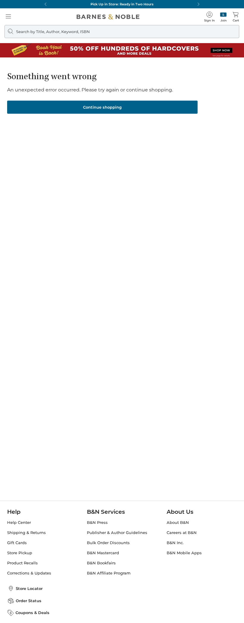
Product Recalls (22, 563)
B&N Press (97, 522)
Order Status (28, 600)
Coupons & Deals (32, 612)
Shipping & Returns (26, 532)
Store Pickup (19, 553)
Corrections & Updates (29, 573)
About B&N (178, 522)
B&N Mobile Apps (184, 553)
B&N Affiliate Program (109, 573)
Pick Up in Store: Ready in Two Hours (122, 4)
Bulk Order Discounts (108, 543)
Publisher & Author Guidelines (117, 532)
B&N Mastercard (103, 553)
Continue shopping (102, 107)
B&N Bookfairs (101, 563)
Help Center (19, 522)
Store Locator (29, 588)
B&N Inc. (175, 543)
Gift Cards (17, 543)
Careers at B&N (182, 532)
